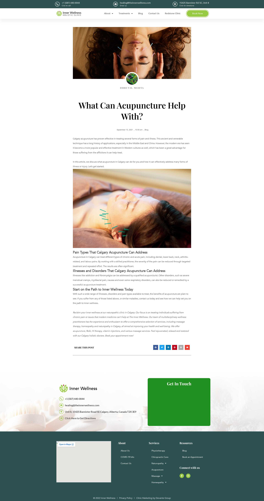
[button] (155, 347)
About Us (125, 450)
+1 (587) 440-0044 (71, 2)
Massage (156, 476)
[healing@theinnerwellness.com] (115, 4)
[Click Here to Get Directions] (61, 418)
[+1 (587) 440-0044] (57, 4)
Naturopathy (158, 463)
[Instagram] (188, 476)
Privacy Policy (125, 498)
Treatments (124, 13)
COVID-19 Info (127, 457)
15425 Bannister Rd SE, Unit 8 (194, 2)
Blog (140, 13)
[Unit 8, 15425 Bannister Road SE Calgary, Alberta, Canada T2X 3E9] (61, 412)
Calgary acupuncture (83, 138)
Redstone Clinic (173, 13)
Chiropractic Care (160, 457)
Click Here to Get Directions (80, 418)
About (107, 13)
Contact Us (153, 13)
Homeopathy (158, 482)
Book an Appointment (192, 457)
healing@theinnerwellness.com (135, 2)
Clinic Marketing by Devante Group (153, 498)
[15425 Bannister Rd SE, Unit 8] (175, 4)
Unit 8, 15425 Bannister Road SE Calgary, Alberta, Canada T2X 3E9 (100, 411)
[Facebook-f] (182, 476)
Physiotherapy (158, 450)
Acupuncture (157, 469)
